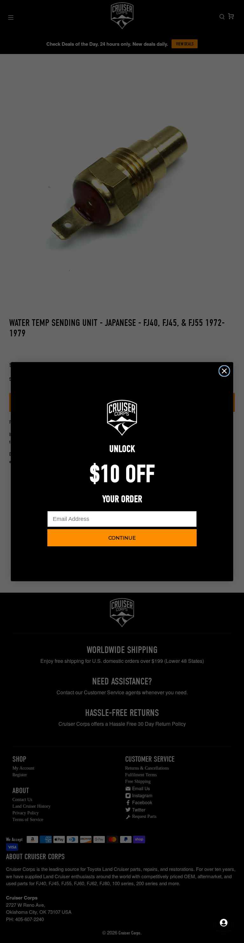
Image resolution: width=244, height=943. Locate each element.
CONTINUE (122, 538)
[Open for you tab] (223, 922)
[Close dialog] (224, 371)
